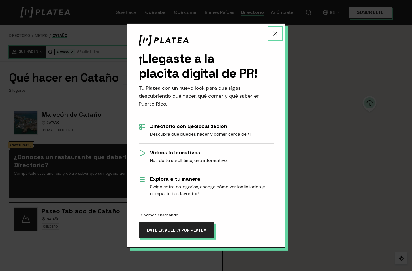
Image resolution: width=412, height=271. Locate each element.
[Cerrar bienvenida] (275, 33)
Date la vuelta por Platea (176, 230)
